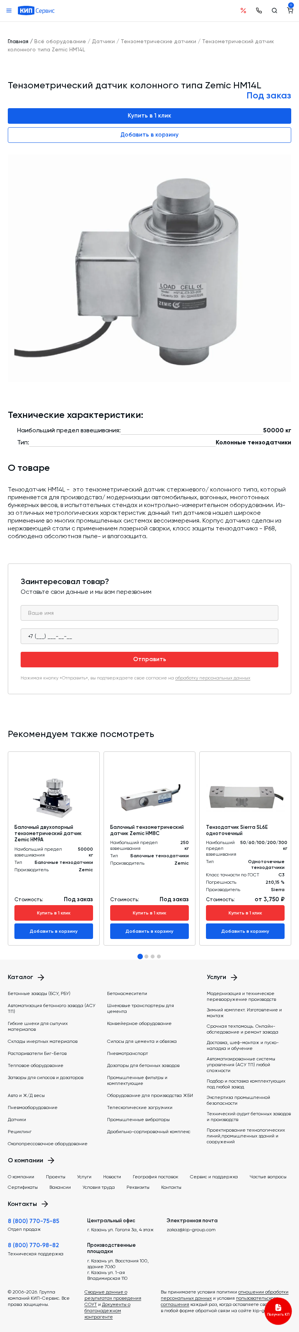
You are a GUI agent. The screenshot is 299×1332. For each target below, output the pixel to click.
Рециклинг (20, 1131)
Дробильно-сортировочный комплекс (148, 1131)
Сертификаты (23, 1187)
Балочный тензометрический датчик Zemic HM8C (147, 830)
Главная (18, 41)
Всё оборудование (60, 41)
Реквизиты (138, 1187)
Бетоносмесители (127, 993)
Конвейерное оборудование (139, 1023)
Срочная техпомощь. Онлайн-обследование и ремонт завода (242, 1029)
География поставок (155, 1176)
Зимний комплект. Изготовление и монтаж (244, 1012)
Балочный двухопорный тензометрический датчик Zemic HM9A (48, 833)
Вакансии (60, 1187)
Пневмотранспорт (127, 1053)
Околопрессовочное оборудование (48, 1143)
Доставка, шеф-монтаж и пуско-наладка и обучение (243, 1045)
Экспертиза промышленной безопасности (238, 1100)
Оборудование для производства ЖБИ (150, 1095)
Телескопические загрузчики (139, 1107)
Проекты (55, 1176)
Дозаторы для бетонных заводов (143, 1065)
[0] (290, 10)
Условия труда (99, 1187)
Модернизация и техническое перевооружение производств (241, 996)
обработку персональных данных (212, 678)
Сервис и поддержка (214, 1176)
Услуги (84, 1176)
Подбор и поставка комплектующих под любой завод (246, 1084)
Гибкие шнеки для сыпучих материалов (38, 1026)
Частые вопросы (268, 1176)
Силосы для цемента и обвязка (142, 1041)
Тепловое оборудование (35, 1065)
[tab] (140, 956)
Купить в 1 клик (149, 115)
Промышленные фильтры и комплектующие (137, 1080)
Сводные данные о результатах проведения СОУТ (112, 1298)
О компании (21, 1176)
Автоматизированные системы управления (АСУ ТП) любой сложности (241, 1064)
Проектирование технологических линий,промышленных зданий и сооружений (246, 1135)
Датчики (103, 41)
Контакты (171, 1187)
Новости (112, 1176)
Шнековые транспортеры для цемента (140, 1008)
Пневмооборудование (33, 1107)
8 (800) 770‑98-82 (33, 1245)
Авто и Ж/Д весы (26, 1095)
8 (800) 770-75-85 (33, 1221)
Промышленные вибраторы (138, 1119)
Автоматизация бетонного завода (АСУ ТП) (51, 1008)
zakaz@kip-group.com (191, 1229)
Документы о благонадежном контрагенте (107, 1311)
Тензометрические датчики (158, 41)
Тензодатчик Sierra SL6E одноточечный (237, 830)
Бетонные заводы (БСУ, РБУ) (39, 993)
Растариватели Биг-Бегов (37, 1053)
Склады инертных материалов (42, 1041)
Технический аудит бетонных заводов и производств (249, 1116)
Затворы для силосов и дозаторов (45, 1077)
